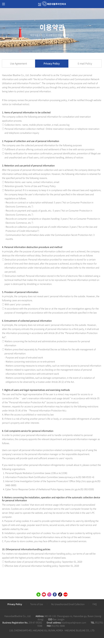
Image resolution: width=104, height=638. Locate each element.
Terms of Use (36, 604)
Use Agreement (18, 63)
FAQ (95, 604)
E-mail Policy (85, 63)
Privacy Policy (52, 63)
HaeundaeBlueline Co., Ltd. (17, 616)
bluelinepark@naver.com (73, 622)
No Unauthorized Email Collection (67, 604)
